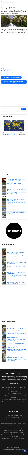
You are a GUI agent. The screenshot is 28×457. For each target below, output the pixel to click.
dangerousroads (8, 2)
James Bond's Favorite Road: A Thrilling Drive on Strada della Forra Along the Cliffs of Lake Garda (16, 330)
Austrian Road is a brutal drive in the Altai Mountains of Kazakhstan (16, 326)
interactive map (12, 134)
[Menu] (2, 2)
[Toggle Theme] (25, 451)
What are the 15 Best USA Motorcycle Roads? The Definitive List (16, 283)
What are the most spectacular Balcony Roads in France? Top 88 (16, 279)
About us (24, 449)
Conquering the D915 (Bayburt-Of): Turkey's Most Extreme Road (16, 340)
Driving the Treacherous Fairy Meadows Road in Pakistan (16, 353)
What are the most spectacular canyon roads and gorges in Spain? (16, 263)
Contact (14, 451)
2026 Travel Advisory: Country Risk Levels (14, 417)
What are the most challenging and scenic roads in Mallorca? (14, 423)
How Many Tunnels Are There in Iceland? (14, 415)
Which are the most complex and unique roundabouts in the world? (16, 259)
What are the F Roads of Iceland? (14, 183)
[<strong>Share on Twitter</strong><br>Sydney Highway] (5, 70)
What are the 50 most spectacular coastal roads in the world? (16, 269)
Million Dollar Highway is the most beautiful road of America (16, 347)
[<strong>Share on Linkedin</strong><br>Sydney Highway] (7, 70)
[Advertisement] (14, 95)
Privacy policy (10, 447)
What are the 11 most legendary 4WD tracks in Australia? (14, 425)
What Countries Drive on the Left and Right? (14, 428)
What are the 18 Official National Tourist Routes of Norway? (16, 273)
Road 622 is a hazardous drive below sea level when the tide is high (16, 337)
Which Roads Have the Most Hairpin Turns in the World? (16, 196)
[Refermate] (14, 230)
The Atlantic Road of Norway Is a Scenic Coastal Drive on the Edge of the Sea (16, 350)
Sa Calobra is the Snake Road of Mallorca (15, 343)
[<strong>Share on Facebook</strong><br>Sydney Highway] (2, 70)
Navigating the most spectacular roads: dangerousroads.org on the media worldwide (14, 435)
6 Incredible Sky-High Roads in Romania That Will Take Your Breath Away (14, 439)
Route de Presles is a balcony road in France (16, 333)
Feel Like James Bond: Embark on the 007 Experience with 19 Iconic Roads (16, 180)
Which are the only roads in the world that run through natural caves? (16, 253)
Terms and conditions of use (8, 449)
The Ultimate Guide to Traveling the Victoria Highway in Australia (14, 82)
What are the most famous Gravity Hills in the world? (16, 250)
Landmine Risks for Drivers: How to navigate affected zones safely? (14, 420)
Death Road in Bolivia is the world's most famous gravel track (16, 360)
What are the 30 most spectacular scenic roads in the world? (16, 276)
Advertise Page (17, 447)
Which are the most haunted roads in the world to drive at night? (16, 200)
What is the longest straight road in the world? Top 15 (16, 206)
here (5, 379)
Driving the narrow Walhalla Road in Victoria (11, 77)
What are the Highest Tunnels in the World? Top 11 (14, 430)
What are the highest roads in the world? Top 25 (16, 216)
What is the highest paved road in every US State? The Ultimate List (16, 213)
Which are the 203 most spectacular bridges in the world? (16, 203)
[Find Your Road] (14, 125)
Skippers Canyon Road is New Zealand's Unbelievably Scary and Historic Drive (16, 357)
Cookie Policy (18, 449)
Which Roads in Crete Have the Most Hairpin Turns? (16, 190)
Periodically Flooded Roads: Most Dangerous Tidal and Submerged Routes (16, 193)
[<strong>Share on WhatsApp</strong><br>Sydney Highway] (10, 70)
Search (23, 108)
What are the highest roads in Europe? (15, 209)
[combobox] (11, 109)
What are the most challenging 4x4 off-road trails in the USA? (16, 186)
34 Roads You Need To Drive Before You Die (16, 266)
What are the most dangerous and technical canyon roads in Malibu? (16, 256)
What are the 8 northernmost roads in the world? (14, 432)
